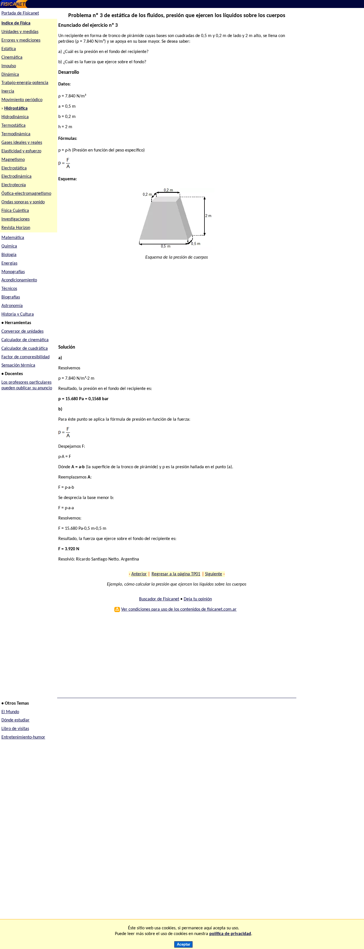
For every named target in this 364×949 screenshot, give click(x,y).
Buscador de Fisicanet (159, 599)
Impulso (8, 66)
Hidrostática (16, 108)
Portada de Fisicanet (20, 13)
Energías (9, 263)
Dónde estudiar (15, 720)
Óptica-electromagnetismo (26, 193)
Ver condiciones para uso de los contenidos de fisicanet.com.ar (179, 609)
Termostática (13, 125)
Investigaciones (15, 219)
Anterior (139, 574)
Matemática (12, 238)
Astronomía (12, 306)
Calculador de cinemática (25, 340)
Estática (8, 49)
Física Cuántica (15, 210)
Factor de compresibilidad (25, 357)
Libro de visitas (15, 729)
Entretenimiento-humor (23, 737)
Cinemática (11, 57)
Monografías (13, 272)
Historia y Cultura (17, 314)
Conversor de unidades (22, 331)
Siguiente (213, 574)
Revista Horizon (15, 228)
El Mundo (10, 712)
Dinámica (10, 74)
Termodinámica (15, 134)
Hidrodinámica (15, 117)
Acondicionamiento (19, 280)
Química (9, 246)
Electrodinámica (16, 176)
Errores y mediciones (20, 40)
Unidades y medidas (19, 32)
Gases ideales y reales (21, 142)
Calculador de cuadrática (24, 348)
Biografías (10, 297)
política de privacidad (230, 934)
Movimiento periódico (21, 100)
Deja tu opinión (198, 599)
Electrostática (14, 168)
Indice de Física (15, 23)
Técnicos (9, 289)
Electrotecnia (13, 185)
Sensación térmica (18, 365)
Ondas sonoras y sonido (23, 202)
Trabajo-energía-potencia (24, 83)
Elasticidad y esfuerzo (21, 151)
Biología (8, 255)
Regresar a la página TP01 (176, 574)
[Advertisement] (174, 305)
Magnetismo (13, 160)
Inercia (7, 91)
